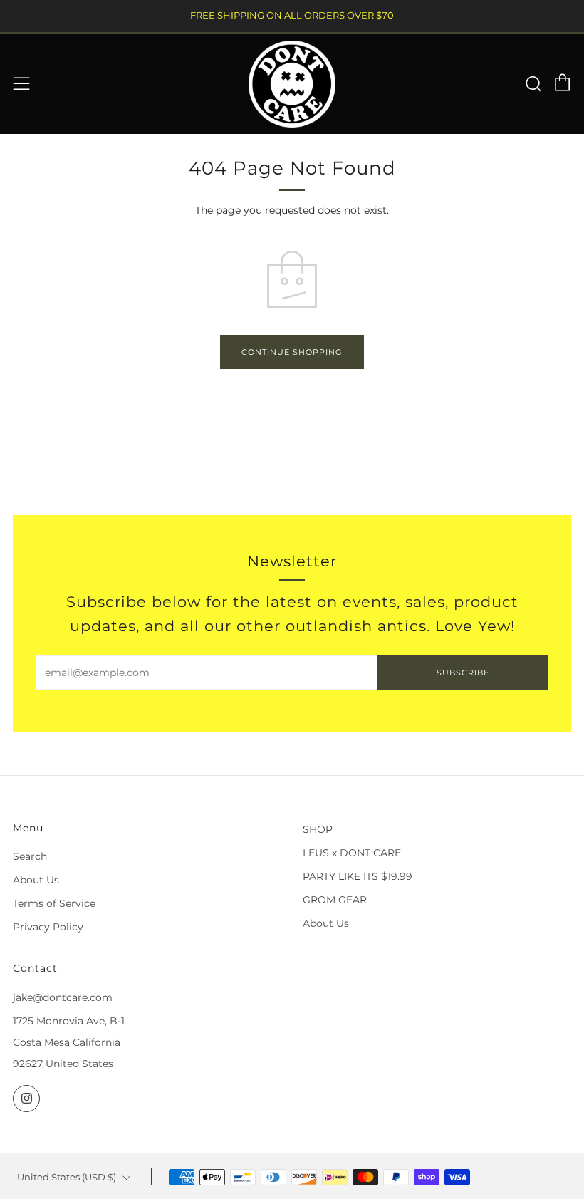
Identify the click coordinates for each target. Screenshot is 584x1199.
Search (30, 856)
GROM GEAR (335, 899)
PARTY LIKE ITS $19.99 (357, 876)
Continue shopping (292, 352)
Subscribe (463, 673)
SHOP (318, 829)
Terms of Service (54, 903)
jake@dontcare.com (63, 997)
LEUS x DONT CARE (352, 852)
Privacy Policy (48, 926)
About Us (36, 879)
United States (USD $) (66, 1177)
